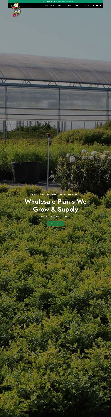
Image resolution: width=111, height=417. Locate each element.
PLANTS (59, 6)
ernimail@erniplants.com (64, 2)
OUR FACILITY (49, 6)
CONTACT (87, 6)
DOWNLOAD (55, 224)
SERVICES (69, 6)
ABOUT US (77, 6)
